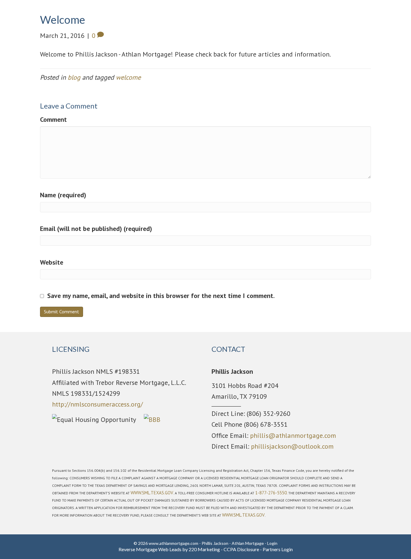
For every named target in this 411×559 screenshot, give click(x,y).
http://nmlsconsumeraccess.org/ (97, 404)
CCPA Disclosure (241, 549)
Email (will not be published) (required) (96, 228)
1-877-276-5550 (271, 493)
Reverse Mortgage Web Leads (150, 549)
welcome (128, 77)
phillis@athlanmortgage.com (293, 435)
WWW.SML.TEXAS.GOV (152, 493)
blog (74, 77)
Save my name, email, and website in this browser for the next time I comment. (161, 295)
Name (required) (63, 195)
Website (51, 262)
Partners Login (278, 549)
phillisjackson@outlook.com (292, 446)
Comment (53, 119)
